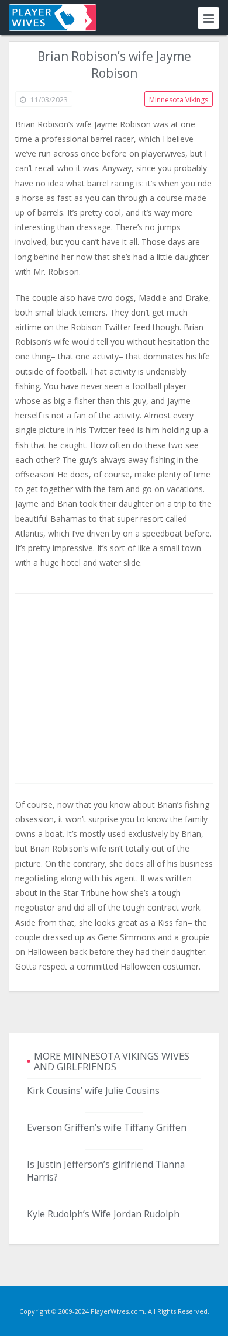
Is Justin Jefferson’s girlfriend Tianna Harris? (106, 1170)
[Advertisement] (114, 689)
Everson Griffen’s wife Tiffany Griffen (106, 1127)
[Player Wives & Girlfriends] (52, 17)
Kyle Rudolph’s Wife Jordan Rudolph (103, 1213)
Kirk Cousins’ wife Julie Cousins (93, 1090)
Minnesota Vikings (178, 100)
